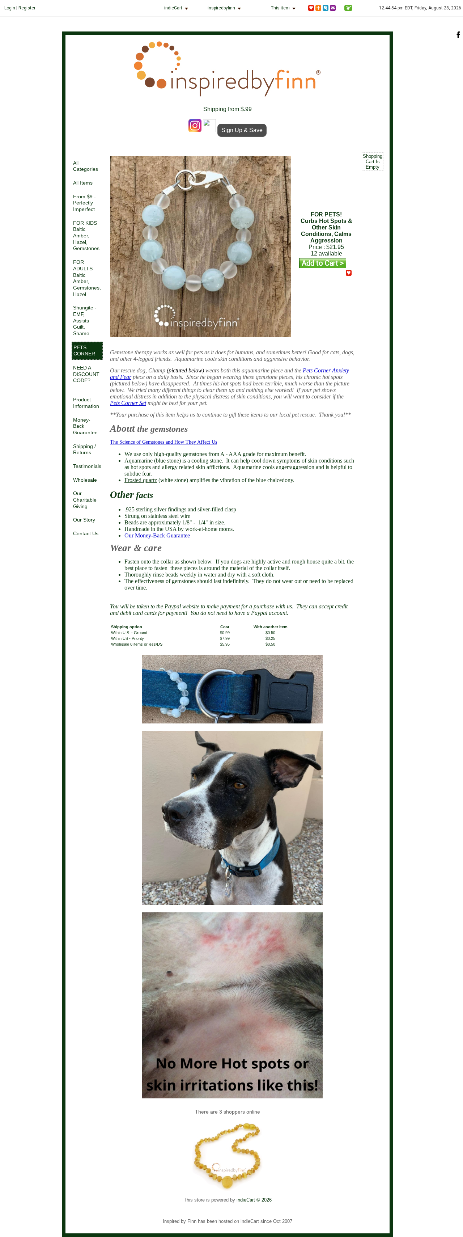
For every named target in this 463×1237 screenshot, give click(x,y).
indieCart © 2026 (254, 1200)
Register (26, 7)
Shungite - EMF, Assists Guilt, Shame (85, 320)
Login (9, 7)
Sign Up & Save (242, 130)
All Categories (85, 166)
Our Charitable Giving (85, 500)
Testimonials (87, 466)
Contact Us (85, 533)
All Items (83, 183)
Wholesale (85, 480)
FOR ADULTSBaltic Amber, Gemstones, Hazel (87, 278)
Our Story (84, 520)
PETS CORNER (84, 351)
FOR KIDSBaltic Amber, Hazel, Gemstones (86, 236)
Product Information (86, 403)
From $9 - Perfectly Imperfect (84, 203)
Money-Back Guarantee (85, 426)
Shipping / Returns (84, 450)
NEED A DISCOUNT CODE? (86, 374)
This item (280, 7)
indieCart (173, 7)
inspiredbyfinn (221, 7)
